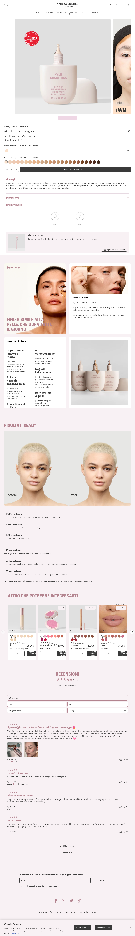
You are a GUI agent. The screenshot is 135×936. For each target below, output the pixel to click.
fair (11, 157)
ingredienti (12, 197)
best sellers (48, 12)
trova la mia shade (67, 118)
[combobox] (67, 150)
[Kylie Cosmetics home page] (67, 5)
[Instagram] (63, 901)
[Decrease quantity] (12, 653)
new (37, 12)
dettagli (10, 179)
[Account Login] (116, 4)
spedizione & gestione (66, 912)
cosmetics (61, 12)
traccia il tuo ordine (88, 912)
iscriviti (103, 880)
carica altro (67, 852)
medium (23, 157)
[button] (123, 4)
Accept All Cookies (103, 928)
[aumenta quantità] (17, 169)
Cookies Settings (82, 928)
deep (35, 157)
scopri (84, 12)
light (16, 157)
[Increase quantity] (23, 653)
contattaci (43, 912)
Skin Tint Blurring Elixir (19, 127)
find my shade (14, 204)
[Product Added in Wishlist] (110, 4)
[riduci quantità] (6, 169)
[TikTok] (79, 901)
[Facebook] (55, 901)
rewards (95, 12)
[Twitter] (71, 901)
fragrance (73, 12)
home (6, 127)
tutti (6, 157)
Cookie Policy (15, 933)
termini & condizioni (50, 886)
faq (51, 912)
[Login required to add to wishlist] (129, 131)
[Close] (131, 927)
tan (30, 157)
